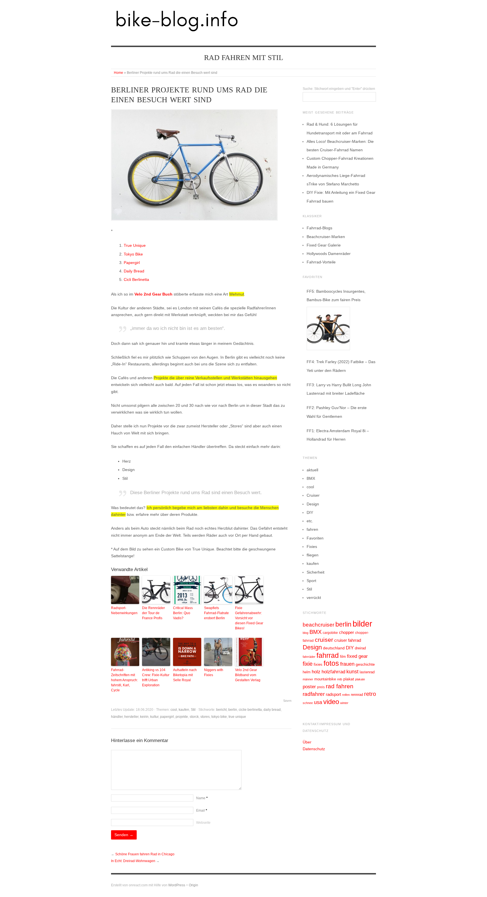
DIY (310, 512)
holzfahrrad (333, 671)
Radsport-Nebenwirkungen (124, 610)
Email (201, 810)
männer (308, 679)
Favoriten (315, 538)
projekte (182, 717)
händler (117, 717)
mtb (339, 679)
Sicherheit (315, 572)
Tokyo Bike (133, 254)
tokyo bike (219, 717)
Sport (311, 580)
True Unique (135, 245)
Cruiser (313, 495)
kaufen (184, 710)
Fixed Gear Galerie (324, 245)
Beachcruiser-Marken (326, 236)
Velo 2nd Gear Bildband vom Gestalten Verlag (247, 675)
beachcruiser (318, 624)
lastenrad (367, 672)
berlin (232, 710)
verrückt (314, 597)
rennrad (357, 695)
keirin (144, 717)
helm (307, 672)
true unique (237, 717)
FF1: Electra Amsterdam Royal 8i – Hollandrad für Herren (338, 434)
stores (205, 717)
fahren (312, 529)
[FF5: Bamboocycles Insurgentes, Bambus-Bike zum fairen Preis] (328, 328)
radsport (333, 694)
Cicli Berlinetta (136, 279)
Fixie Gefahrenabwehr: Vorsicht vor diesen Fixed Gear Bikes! (249, 618)
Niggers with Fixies (213, 672)
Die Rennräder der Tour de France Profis (153, 613)
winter (344, 703)
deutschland (334, 648)
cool (174, 710)
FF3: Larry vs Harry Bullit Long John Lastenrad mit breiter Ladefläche (339, 389)
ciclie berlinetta (250, 710)
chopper (346, 632)
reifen (346, 694)
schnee (308, 703)
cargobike (330, 632)
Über (307, 742)
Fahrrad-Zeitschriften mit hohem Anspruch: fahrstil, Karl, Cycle (124, 680)
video (331, 701)
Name (202, 798)
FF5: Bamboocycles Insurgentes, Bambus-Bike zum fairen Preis (336, 295)
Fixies (312, 546)
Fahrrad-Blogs (319, 228)
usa (318, 702)
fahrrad (327, 655)
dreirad (360, 648)
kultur (154, 717)
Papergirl (132, 262)
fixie (308, 664)
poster (309, 686)
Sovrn (287, 700)
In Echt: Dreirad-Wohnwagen (133, 861)
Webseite (203, 823)
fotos (331, 663)
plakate (360, 679)
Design (313, 504)
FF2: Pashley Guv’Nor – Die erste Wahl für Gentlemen (337, 411)
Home (118, 73)
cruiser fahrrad (347, 640)
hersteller (131, 717)
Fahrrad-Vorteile (321, 262)
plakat (348, 679)
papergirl (167, 717)
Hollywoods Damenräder (329, 253)
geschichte (365, 664)
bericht (221, 710)
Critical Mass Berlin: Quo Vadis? (183, 613)
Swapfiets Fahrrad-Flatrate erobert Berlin (216, 613)
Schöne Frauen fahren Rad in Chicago (144, 854)
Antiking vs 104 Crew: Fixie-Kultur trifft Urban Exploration (155, 677)
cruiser (324, 639)
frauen (347, 664)
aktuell (312, 470)
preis (321, 687)
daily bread (272, 710)
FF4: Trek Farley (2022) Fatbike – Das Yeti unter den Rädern (341, 365)
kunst (352, 671)
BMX (311, 478)
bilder (362, 623)
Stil (193, 710)
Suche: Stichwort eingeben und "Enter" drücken (339, 89)
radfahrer (314, 694)
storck (194, 717)
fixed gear (357, 656)
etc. (310, 521)
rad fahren (339, 686)
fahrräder (309, 656)
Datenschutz (314, 749)
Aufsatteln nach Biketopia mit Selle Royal (185, 675)
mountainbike (325, 679)
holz (316, 671)
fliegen (312, 555)
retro (370, 694)
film (343, 656)
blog (305, 632)
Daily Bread (134, 271)
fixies (318, 664)
